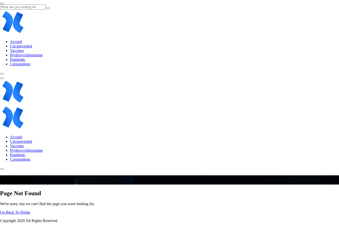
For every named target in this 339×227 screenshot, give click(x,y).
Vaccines (17, 50)
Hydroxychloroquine (26, 55)
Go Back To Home (15, 212)
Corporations (20, 64)
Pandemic (17, 59)
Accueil (16, 41)
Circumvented (21, 46)
